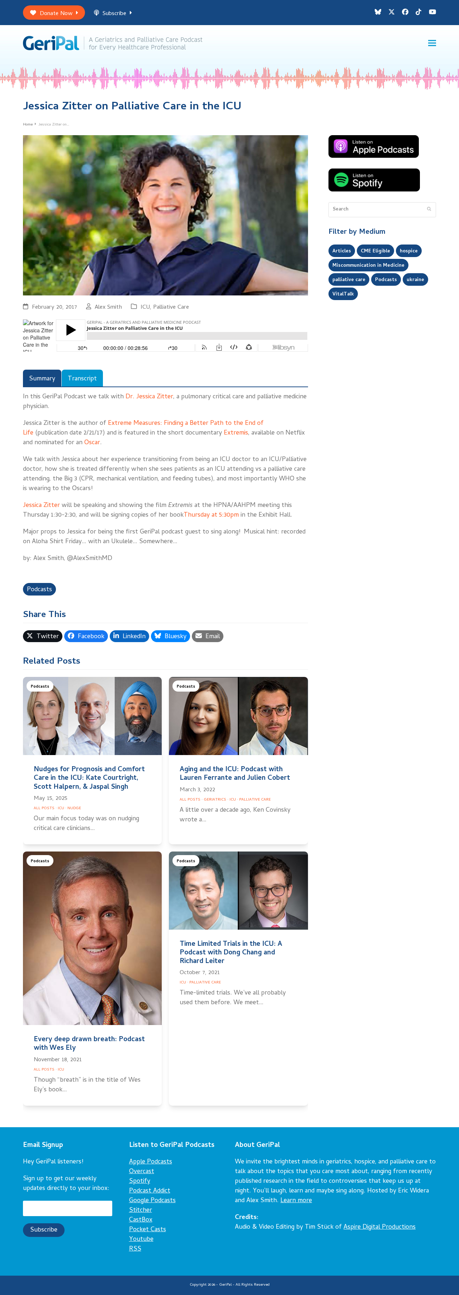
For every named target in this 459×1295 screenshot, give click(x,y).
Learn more (296, 1201)
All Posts (44, 808)
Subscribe (114, 14)
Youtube (141, 1239)
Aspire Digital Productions (380, 1227)
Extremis (236, 433)
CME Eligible (375, 251)
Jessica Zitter (41, 506)
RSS (135, 1249)
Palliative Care (171, 307)
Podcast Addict (149, 1191)
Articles (341, 251)
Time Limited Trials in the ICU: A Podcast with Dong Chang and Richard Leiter (231, 953)
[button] (432, 43)
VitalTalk (343, 294)
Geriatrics (215, 800)
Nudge (74, 808)
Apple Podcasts (150, 1162)
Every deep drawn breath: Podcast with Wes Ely (89, 1044)
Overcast (141, 1172)
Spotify (139, 1181)
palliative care (348, 280)
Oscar (92, 443)
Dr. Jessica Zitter (149, 397)
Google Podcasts (152, 1201)
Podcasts (39, 590)
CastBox (140, 1220)
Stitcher (140, 1210)
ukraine (415, 280)
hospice (409, 251)
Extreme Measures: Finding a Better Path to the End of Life (143, 428)
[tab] (42, 378)
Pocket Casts (147, 1230)
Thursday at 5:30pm (211, 515)
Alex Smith (108, 307)
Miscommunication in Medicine (368, 266)
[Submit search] (429, 209)
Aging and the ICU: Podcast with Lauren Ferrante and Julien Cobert (235, 774)
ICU (145, 307)
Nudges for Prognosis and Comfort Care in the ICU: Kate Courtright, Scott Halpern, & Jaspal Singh (89, 778)
